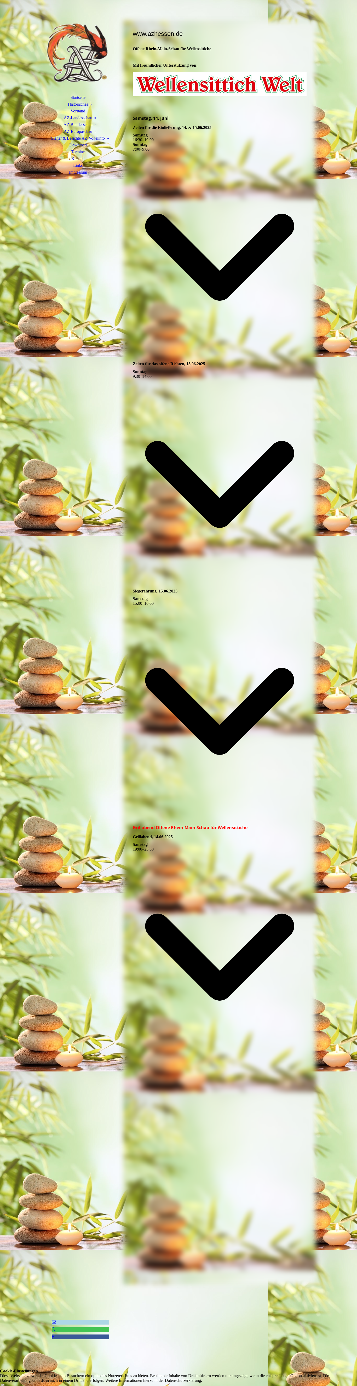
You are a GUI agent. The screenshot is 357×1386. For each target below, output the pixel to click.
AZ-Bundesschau (78, 124)
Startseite (78, 97)
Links (78, 165)
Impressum (78, 172)
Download (78, 145)
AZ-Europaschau (78, 131)
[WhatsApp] (53, 1329)
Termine (78, 152)
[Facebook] (53, 1336)
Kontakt (78, 158)
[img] (77, 53)
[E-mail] (54, 1322)
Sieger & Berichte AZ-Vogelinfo (78, 138)
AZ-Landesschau (78, 118)
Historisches (78, 104)
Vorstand (78, 111)
